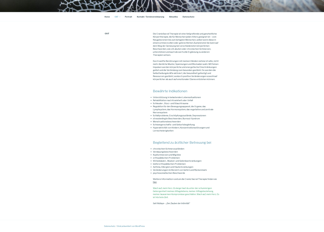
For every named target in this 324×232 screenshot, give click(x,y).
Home (107, 17)
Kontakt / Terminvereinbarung (150, 17)
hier (155, 182)
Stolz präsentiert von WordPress (131, 226)
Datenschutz (188, 17)
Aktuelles (173, 17)
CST (116, 17)
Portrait (128, 17)
